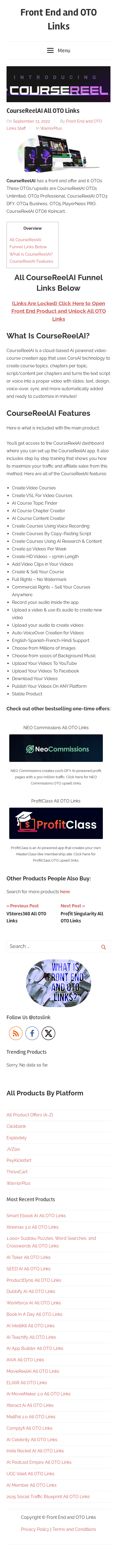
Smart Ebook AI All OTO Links (36, 1215)
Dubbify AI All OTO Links (31, 1291)
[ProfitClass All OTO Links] (56, 811)
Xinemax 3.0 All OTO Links (33, 1227)
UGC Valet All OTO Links (30, 1473)
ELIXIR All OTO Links (27, 1382)
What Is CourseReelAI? (31, 254)
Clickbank (16, 1126)
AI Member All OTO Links (32, 1485)
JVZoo (13, 1149)
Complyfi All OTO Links (30, 1428)
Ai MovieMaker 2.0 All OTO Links (39, 1393)
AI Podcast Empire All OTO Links (39, 1462)
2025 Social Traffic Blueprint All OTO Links (48, 1496)
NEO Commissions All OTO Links (56, 727)
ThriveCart (17, 1171)
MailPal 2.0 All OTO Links (31, 1416)
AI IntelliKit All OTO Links (31, 1325)
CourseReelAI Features (31, 261)
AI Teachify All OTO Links (31, 1337)
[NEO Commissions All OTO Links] (56, 738)
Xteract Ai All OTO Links (30, 1405)
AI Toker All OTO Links (29, 1257)
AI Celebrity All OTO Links (32, 1439)
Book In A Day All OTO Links (35, 1314)
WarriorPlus (51, 128)
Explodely (17, 1137)
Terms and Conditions (74, 1529)
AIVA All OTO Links (25, 1359)
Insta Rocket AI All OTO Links (35, 1450)
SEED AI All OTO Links (29, 1268)
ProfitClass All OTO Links (56, 801)
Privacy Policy (35, 1529)
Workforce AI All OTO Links (34, 1302)
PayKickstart (19, 1160)
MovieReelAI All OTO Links (33, 1371)
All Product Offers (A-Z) (30, 1114)
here (65, 891)
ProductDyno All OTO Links (34, 1280)
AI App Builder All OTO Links (35, 1348)
